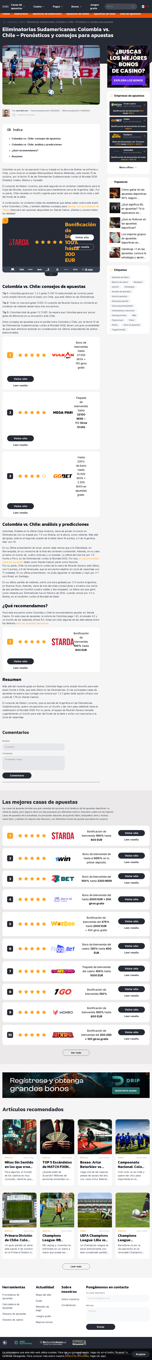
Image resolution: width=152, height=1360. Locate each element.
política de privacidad (77, 1355)
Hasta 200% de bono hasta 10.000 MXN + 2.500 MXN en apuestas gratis (81, 476)
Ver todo (76, 1052)
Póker (131, 320)
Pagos (56, 6)
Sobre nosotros (70, 1299)
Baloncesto (21, 13)
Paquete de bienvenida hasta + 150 (81, 412)
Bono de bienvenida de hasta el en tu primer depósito (96, 858)
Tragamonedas (118, 330)
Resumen (17, 156)
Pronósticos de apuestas (10, 1296)
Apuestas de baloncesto (47, 13)
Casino (37, 6)
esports (115, 287)
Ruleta (114, 325)
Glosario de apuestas (121, 291)
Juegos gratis (94, 6)
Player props (117, 320)
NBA (134, 315)
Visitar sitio (82, 237)
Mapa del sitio (43, 1294)
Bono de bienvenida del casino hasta (96, 948)
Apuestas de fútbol (77, 13)
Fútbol (6, 13)
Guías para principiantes (122, 306)
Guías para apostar (120, 301)
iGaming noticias (119, 315)
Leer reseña (82, 246)
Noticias (9, 1157)
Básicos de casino (120, 282)
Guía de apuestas (130, 13)
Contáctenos (68, 1305)
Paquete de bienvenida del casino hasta (96, 971)
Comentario (7, 753)
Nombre (6, 741)
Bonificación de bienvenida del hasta (96, 922)
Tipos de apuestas (131, 325)
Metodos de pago (42, 1308)
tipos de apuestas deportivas (32, 623)
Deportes (12, 22)
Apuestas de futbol (120, 277)
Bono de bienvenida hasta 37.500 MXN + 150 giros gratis (81, 355)
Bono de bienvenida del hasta (96, 878)
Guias (39, 1300)
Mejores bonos (44, 1322)
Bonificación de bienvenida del (96, 1035)
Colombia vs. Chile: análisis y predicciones (37, 144)
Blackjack (138, 282)
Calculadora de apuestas (10, 1306)
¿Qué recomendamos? (25, 150)
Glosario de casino (12, 1319)
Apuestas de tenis (104, 13)
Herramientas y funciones (123, 310)
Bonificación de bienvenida (96, 991)
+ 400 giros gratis (96, 930)
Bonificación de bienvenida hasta (81, 642)
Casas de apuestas (16, 6)
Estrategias (129, 287)
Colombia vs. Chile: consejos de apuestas (36, 138)
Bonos (75, 6)
